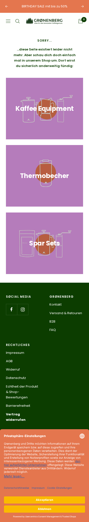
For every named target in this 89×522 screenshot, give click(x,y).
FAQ (52, 329)
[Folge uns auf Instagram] (22, 309)
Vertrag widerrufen (15, 417)
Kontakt (55, 304)
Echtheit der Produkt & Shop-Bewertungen (22, 392)
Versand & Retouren (65, 313)
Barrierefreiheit (18, 405)
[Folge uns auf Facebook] (11, 309)
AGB (9, 361)
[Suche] (17, 21)
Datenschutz (16, 377)
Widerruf (13, 369)
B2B (52, 321)
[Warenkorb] (80, 21)
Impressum (15, 352)
